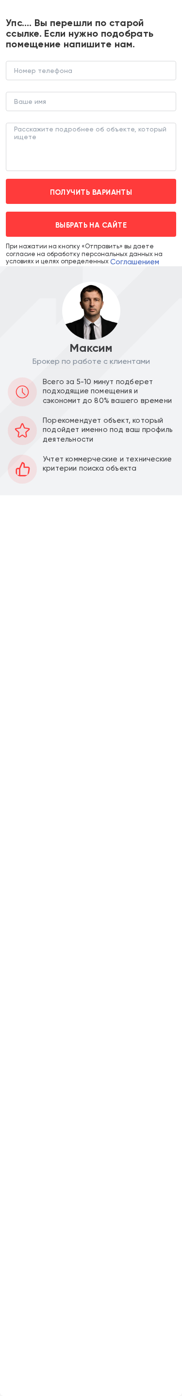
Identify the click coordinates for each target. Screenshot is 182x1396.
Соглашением (134, 262)
